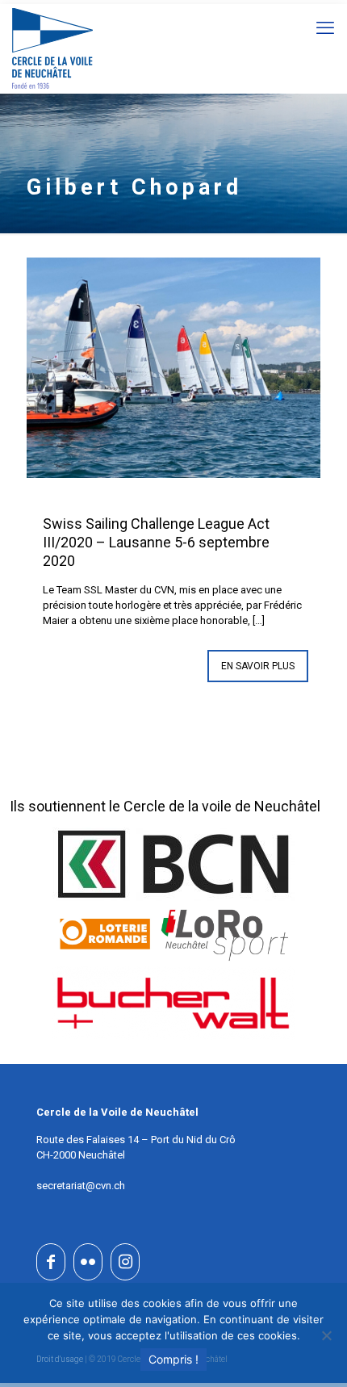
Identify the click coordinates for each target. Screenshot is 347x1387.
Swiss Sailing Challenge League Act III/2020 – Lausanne (156, 542)
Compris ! (173, 1359)
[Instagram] (125, 1261)
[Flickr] (87, 1261)
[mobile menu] (325, 28)
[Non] (327, 1335)
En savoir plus (258, 666)
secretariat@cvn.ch (80, 1186)
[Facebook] (50, 1261)
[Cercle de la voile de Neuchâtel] (52, 48)
